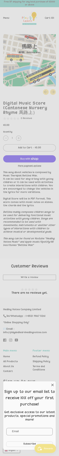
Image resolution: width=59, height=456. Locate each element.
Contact (8, 371)
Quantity (7, 132)
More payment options (29, 166)
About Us (8, 366)
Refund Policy (41, 356)
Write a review (29, 277)
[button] (11, 450)
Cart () (49, 19)
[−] (5, 138)
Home (6, 356)
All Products (10, 361)
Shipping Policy (41, 361)
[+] (18, 138)
